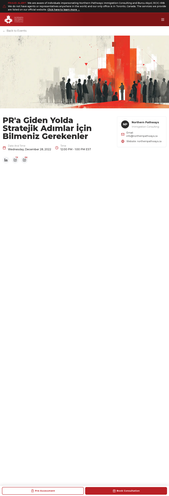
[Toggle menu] (162, 19)
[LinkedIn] (6, 160)
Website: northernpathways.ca (143, 141)
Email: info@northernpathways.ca (141, 134)
